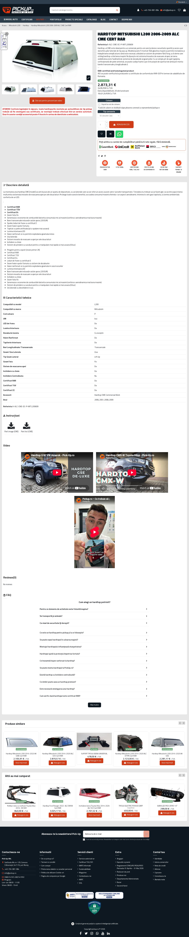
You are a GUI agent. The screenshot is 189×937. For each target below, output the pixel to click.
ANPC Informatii (85, 865)
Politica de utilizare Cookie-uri (52, 872)
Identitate (158, 858)
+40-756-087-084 (11, 869)
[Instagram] (92, 933)
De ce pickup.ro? (47, 858)
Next (183, 723)
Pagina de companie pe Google (53, 876)
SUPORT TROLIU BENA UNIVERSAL (94, 754)
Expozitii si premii (123, 862)
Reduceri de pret (123, 871)
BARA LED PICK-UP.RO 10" (167, 806)
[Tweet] (102, 156)
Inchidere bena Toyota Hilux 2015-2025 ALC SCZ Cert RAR (94, 807)
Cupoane (158, 872)
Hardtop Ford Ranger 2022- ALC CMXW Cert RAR (58, 807)
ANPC (81, 879)
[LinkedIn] (108, 933)
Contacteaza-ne (85, 876)
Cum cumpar (46, 865)
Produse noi (121, 875)
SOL (80, 883)
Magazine (83, 872)
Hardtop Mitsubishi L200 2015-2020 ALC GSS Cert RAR (57, 755)
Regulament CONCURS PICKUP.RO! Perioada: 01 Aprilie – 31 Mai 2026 (130, 867)
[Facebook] (81, 933)
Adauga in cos (123, 124)
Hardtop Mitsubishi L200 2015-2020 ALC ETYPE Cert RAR (130, 755)
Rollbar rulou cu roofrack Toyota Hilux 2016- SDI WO (21, 807)
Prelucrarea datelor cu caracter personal (56, 869)
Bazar (119, 882)
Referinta (7, 406)
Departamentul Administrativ (128, 878)
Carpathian (130, 808)
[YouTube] (103, 933)
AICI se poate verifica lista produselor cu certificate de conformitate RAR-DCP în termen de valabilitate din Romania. (141, 75)
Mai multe (94, 704)
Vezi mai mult (21, 762)
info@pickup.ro (10, 873)
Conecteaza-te (160, 876)
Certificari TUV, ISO (86, 862)
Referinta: (102, 44)
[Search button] (117, 10)
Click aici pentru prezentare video (48, 100)
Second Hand (122, 885)
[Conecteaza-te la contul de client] (138, 10)
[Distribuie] (99, 156)
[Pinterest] (105, 156)
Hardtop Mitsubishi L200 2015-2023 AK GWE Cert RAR (21, 755)
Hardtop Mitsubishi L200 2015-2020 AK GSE (167, 755)
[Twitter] (86, 933)
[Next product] (186, 25)
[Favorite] (179, 10)
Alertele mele (160, 879)
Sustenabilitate (85, 869)
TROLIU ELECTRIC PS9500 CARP (131, 806)
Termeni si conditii (48, 862)
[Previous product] (185, 25)
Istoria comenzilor (161, 862)
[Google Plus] (97, 933)
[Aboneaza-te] (146, 834)
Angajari (120, 858)
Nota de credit (160, 865)
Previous (180, 723)
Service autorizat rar (86, 858)
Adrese (157, 869)
